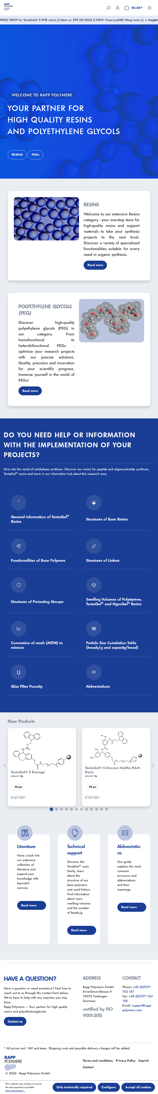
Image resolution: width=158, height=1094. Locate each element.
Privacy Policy (125, 1060)
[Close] (154, 20)
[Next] (153, 765)
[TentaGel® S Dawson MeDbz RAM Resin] (116, 748)
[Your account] (117, 8)
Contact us (15, 1021)
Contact (88, 1067)
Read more (95, 265)
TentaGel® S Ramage (28, 772)
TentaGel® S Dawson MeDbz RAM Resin (112, 770)
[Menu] (149, 8)
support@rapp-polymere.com (136, 1007)
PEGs (35, 154)
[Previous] (5, 765)
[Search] (108, 8)
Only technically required (74, 1087)
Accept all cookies (138, 1087)
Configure (109, 1087)
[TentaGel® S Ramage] (42, 750)
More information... (15, 1090)
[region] (79, 766)
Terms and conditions (98, 1060)
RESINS (17, 154)
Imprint (144, 1060)
